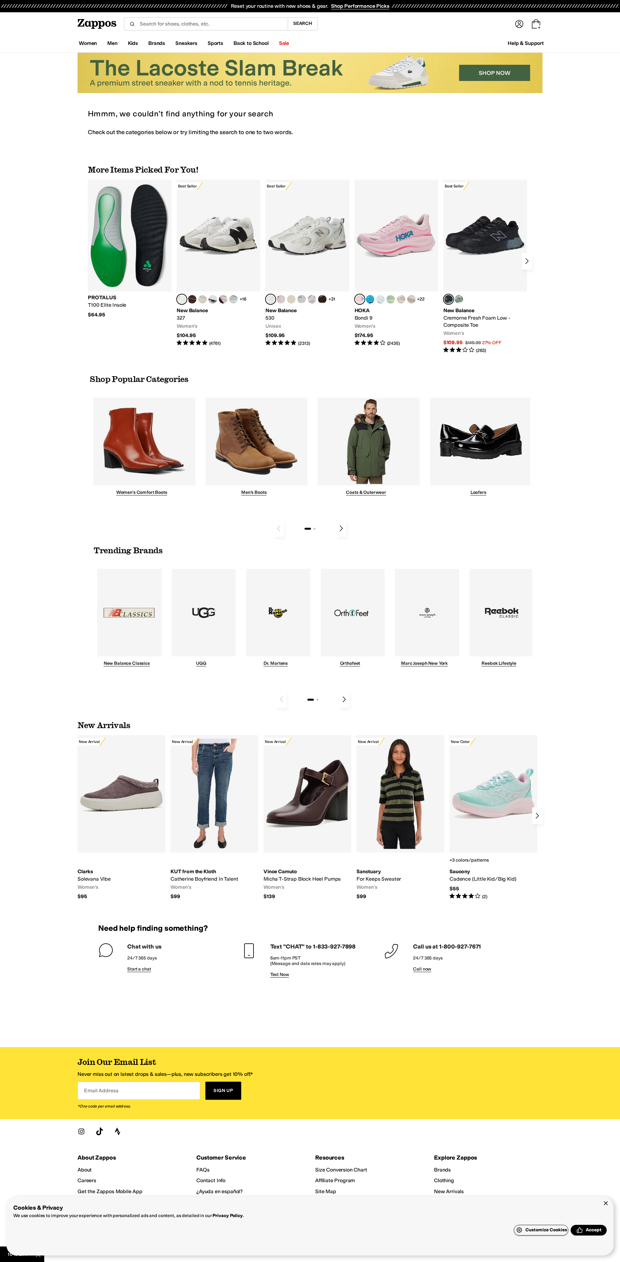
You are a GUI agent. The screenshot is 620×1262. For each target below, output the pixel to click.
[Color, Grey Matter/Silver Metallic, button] (301, 299)
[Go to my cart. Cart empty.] (536, 23)
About (85, 1170)
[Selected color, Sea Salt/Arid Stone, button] (270, 299)
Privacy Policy (227, 1215)
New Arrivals (449, 1191)
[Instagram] (81, 1131)
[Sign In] (519, 23)
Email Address (101, 1090)
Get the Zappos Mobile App (110, 1191)
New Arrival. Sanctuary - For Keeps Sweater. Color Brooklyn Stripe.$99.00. (400, 817)
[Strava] (117, 1131)
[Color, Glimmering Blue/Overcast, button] (391, 299)
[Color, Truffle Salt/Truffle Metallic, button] (312, 299)
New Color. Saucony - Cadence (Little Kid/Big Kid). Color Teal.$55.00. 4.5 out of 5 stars (493, 817)
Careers (87, 1180)
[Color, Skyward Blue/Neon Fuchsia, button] (370, 299)
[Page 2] (314, 529)
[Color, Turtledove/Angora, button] (291, 299)
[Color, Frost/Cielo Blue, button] (380, 299)
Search (302, 23)
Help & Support (526, 43)
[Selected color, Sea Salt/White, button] (182, 299)
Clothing (444, 1180)
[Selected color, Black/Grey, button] (448, 299)
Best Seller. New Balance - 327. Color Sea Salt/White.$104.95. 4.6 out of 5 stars (218, 263)
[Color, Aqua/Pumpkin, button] (459, 299)
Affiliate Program (335, 1180)
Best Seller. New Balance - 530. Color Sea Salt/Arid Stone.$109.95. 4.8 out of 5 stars (307, 263)
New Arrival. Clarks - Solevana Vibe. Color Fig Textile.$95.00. (121, 817)
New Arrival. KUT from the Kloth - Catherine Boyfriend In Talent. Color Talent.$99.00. (214, 817)
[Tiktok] (99, 1131)
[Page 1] (308, 529)
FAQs (202, 1170)
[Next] (527, 261)
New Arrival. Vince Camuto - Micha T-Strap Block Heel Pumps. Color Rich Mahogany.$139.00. (307, 817)
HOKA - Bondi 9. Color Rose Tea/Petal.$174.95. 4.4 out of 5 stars (396, 263)
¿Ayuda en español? (219, 1191)
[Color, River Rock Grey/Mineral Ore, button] (401, 299)
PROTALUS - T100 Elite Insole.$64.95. (129, 249)
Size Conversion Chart (341, 1170)
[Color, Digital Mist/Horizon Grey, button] (213, 299)
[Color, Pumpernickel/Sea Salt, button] (192, 299)
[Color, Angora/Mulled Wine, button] (223, 299)
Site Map (325, 1191)
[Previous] (279, 528)
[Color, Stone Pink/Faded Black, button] (281, 299)
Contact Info (210, 1180)
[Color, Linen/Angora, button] (202, 299)
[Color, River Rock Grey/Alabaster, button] (411, 299)
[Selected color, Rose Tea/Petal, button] (360, 299)
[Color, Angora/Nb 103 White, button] (233, 299)
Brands (442, 1170)
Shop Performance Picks (360, 6)
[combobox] (206, 23)
